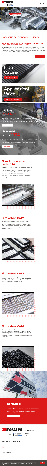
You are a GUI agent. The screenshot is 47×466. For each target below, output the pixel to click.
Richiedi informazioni (31, 450)
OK (42, 462)
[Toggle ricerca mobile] (40, 3)
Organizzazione (29, 435)
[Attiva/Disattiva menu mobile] (43, 3)
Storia (27, 433)
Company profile (30, 430)
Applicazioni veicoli (7, 452)
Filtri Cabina (5, 450)
